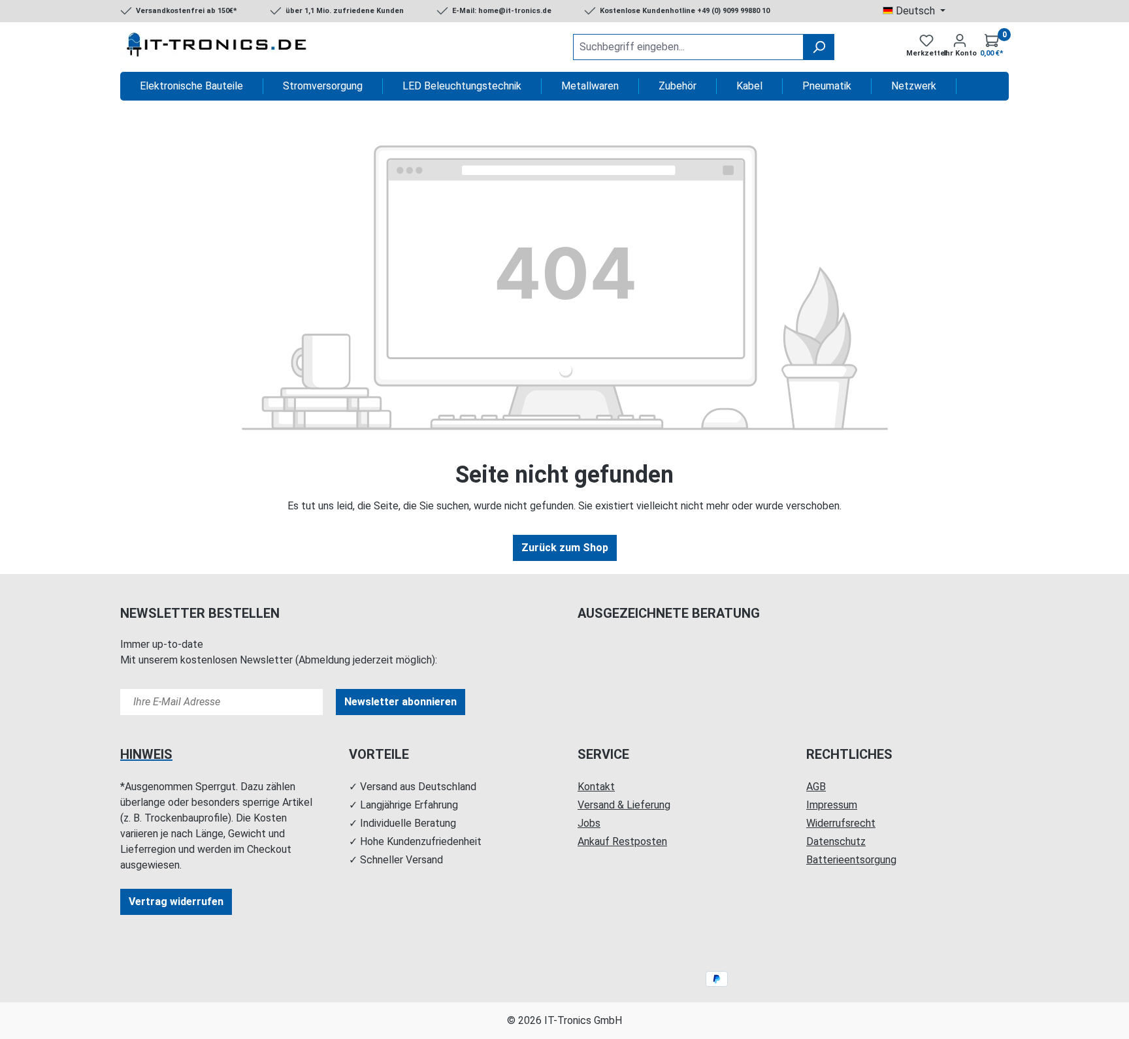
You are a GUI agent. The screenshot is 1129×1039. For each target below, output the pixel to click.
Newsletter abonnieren (400, 701)
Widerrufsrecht (840, 823)
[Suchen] (818, 47)
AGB (816, 786)
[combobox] (688, 47)
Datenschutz (836, 841)
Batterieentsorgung (851, 860)
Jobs (589, 823)
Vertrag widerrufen (176, 901)
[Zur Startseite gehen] (218, 47)
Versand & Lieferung (624, 805)
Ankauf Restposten (622, 841)
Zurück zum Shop (564, 547)
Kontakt (596, 786)
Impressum (831, 805)
